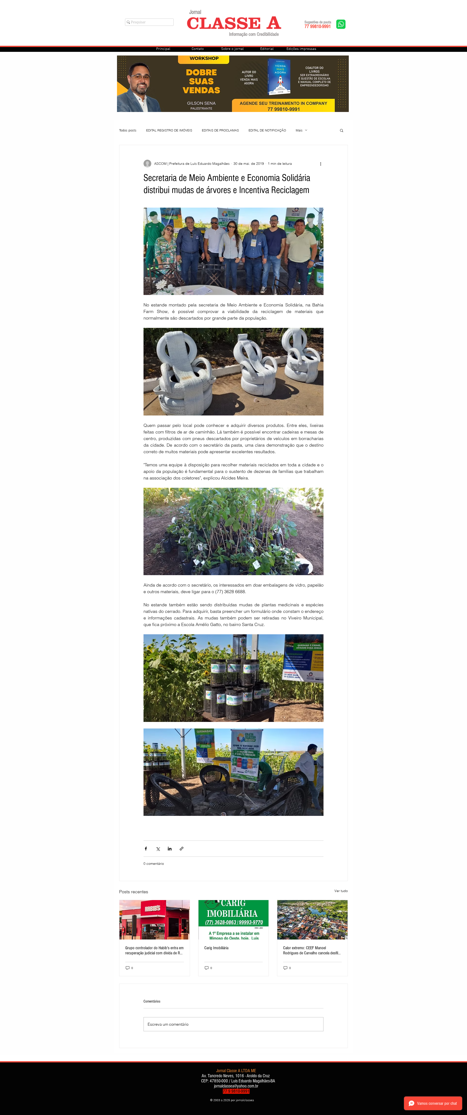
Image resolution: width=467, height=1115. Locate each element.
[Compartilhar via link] (181, 848)
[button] (341, 130)
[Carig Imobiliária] (233, 920)
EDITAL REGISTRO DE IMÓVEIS (169, 130)
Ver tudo (341, 891)
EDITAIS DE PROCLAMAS (220, 130)
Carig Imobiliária (216, 947)
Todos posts (127, 130)
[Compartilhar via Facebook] (146, 848)
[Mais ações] (320, 163)
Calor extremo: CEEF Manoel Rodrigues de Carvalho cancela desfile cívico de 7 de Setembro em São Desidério (311, 950)
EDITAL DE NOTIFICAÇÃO (267, 130)
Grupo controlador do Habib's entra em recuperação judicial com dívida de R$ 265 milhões (154, 950)
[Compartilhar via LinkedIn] (169, 848)
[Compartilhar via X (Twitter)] (157, 848)
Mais (299, 130)
